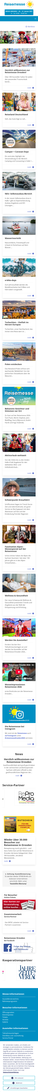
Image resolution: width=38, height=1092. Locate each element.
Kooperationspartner (17, 960)
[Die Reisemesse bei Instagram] (19, 714)
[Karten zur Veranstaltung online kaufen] (19, 904)
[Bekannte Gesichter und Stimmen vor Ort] (19, 396)
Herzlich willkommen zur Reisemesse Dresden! (17, 71)
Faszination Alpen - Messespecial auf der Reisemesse (15, 549)
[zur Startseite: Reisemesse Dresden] (19, 4)
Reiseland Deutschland (16, 114)
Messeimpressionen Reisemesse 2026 (15, 685)
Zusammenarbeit (13, 914)
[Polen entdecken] (19, 351)
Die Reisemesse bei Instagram (14, 727)
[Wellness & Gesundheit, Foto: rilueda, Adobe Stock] (19, 583)
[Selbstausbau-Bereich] (19, 181)
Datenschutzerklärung (11, 1072)
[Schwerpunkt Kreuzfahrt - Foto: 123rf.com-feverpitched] (19, 487)
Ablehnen (19, 1083)
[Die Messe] (19, 57)
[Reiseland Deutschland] (19, 102)
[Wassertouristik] (19, 225)
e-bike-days (10, 280)
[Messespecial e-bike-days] (19, 267)
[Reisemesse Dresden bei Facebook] (19, 947)
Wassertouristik (13, 238)
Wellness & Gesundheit (16, 595)
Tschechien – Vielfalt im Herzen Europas (17, 323)
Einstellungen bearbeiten (19, 1088)
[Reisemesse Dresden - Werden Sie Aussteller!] (19, 627)
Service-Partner (13, 785)
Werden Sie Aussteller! (16, 640)
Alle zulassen (19, 1078)
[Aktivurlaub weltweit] (19, 442)
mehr (29, 88)
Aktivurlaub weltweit (15, 455)
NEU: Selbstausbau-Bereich (18, 193)
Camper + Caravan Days (17, 151)
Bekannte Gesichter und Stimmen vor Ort (17, 409)
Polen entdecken (13, 364)
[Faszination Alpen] (19, 534)
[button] (35, 18)
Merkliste (31, 27)
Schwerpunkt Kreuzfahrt (17, 500)
